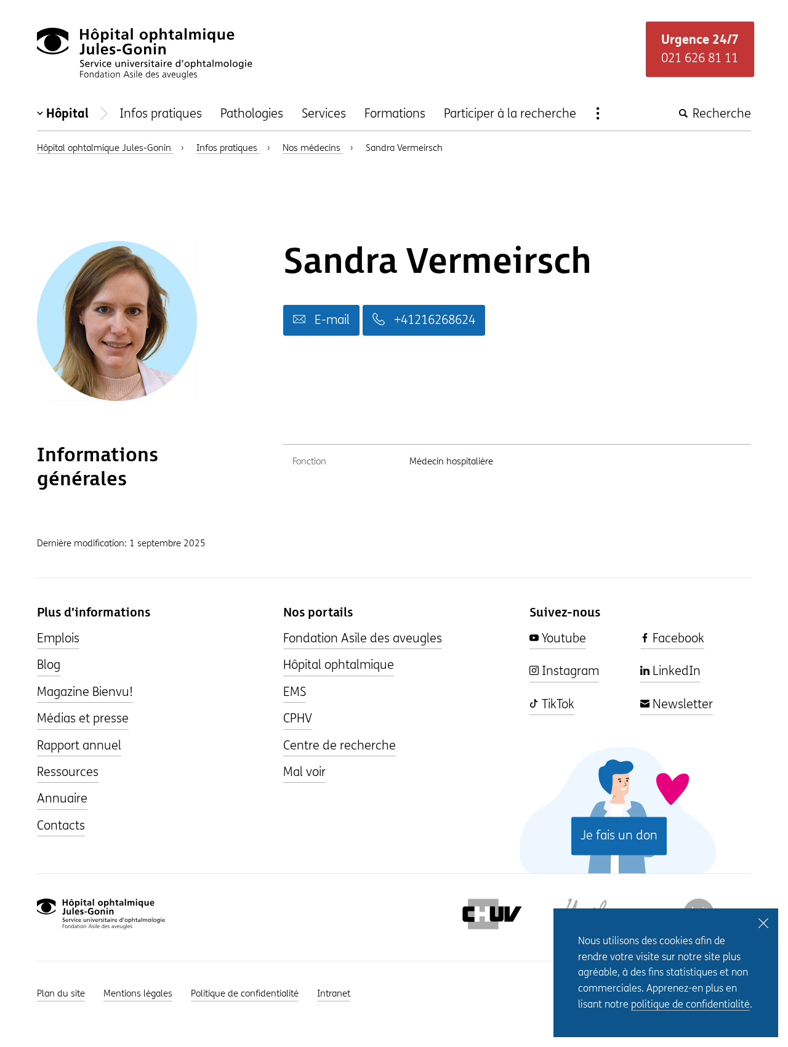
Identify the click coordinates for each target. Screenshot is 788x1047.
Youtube (562, 638)
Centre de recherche (339, 745)
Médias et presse (83, 718)
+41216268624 (433, 320)
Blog (48, 665)
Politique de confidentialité (245, 993)
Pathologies (251, 114)
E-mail (331, 320)
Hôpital (67, 114)
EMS (294, 692)
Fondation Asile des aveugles (362, 638)
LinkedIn (675, 671)
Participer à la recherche (510, 114)
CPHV (297, 718)
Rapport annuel (79, 745)
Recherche (720, 114)
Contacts (61, 826)
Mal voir (304, 772)
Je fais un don (619, 835)
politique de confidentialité (690, 1004)
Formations (394, 114)
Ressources (67, 772)
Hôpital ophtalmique (338, 665)
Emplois (58, 638)
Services (324, 114)
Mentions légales (137, 993)
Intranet (333, 993)
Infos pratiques (160, 114)
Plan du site (61, 993)
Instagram (569, 671)
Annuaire (62, 798)
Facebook (676, 638)
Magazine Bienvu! (85, 692)
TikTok (556, 704)
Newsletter (681, 704)
